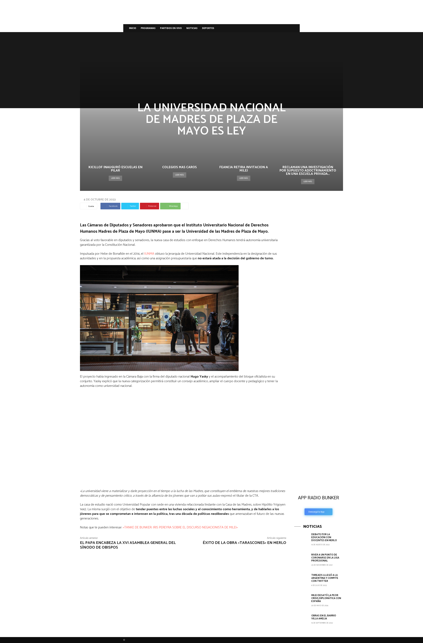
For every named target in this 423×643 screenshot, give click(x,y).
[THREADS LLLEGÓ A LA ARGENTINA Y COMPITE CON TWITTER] (301, 581)
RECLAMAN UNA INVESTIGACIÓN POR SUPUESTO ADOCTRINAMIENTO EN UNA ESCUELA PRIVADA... (307, 171)
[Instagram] (277, 28)
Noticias (191, 28)
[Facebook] (271, 28)
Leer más (115, 178)
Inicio (132, 28)
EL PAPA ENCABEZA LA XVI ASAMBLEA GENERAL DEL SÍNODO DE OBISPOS (128, 545)
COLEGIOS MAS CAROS (179, 167)
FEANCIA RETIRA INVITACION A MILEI (243, 169)
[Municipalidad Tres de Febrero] (319, 415)
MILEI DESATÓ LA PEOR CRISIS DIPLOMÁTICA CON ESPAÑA (326, 598)
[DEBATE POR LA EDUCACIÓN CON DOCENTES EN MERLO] (301, 540)
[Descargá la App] (318, 464)
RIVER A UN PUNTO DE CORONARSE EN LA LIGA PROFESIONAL (325, 558)
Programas (148, 28)
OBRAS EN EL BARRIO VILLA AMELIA (323, 617)
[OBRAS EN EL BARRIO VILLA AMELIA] (301, 621)
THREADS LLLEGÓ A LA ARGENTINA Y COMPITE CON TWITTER (324, 578)
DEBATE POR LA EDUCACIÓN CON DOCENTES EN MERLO (324, 537)
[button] (296, 28)
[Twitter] (282, 28)
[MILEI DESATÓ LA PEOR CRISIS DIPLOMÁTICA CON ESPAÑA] (301, 601)
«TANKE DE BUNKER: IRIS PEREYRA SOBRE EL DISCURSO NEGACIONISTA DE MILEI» (180, 527)
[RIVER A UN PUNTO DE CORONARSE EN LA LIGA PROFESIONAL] (301, 561)
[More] (185, 206)
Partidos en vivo (171, 28)
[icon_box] (318, 504)
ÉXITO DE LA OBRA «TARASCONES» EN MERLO (244, 543)
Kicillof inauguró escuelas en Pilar (115, 169)
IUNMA (148, 254)
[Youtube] (288, 28)
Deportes (208, 28)
